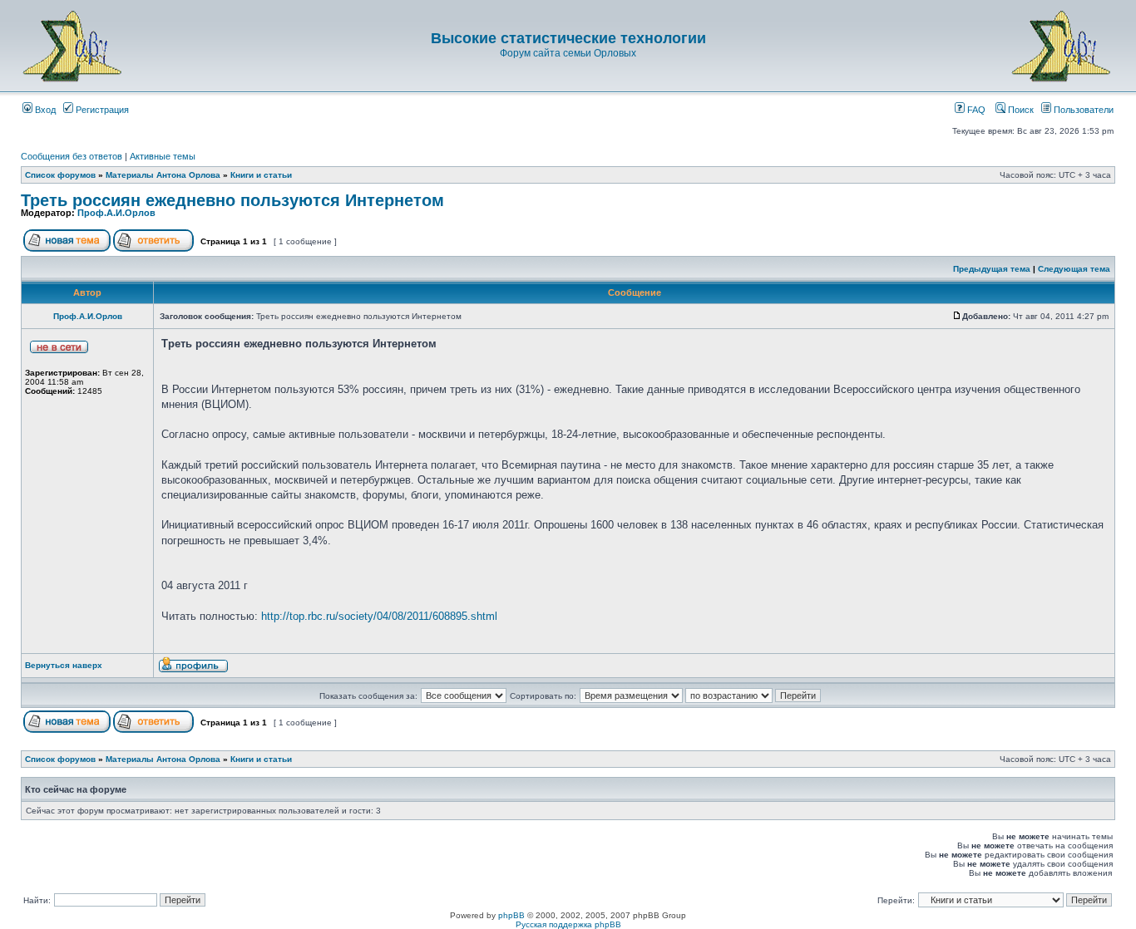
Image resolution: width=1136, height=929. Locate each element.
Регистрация (101, 110)
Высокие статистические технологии (568, 38)
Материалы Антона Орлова (163, 174)
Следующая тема (1074, 268)
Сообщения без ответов (71, 156)
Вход (44, 110)
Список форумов (60, 174)
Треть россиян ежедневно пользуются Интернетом (232, 200)
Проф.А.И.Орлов (116, 213)
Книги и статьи (261, 174)
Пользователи (1082, 110)
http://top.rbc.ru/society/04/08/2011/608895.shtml (379, 616)
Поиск (1019, 110)
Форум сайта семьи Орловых (568, 53)
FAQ (975, 110)
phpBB (511, 915)
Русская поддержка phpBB (568, 924)
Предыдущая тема (991, 268)
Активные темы (162, 156)
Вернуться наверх (63, 665)
